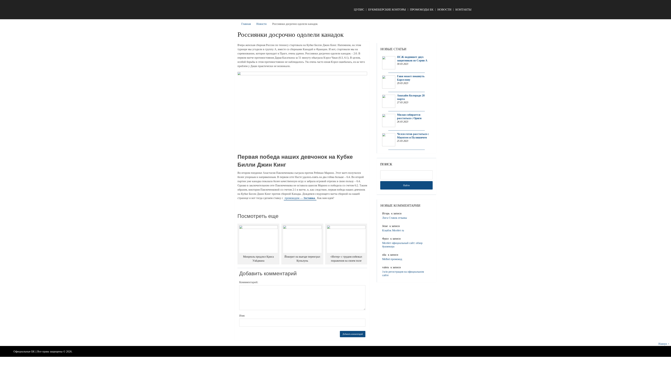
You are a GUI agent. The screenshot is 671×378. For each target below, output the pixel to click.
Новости (444, 9)
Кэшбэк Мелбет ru (393, 230)
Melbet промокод (392, 259)
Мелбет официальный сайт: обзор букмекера (402, 244)
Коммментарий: (248, 282)
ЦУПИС (359, 9)
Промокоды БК (421, 9)
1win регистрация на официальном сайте (403, 273)
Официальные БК (24, 351)
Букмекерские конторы (387, 9)
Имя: (242, 315)
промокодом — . (300, 198)
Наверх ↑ (663, 343)
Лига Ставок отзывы (394, 217)
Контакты (463, 9)
